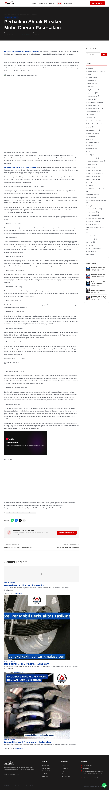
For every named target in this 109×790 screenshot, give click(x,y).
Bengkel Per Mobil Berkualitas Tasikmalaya (26, 664)
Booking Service (97, 3)
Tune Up (88, 245)
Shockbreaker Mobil (91, 224)
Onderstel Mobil (90, 148)
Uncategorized (90, 251)
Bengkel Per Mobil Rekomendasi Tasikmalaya (27, 742)
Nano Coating (89, 139)
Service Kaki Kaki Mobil (92, 209)
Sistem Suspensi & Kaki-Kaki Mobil (95, 227)
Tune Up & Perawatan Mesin (93, 248)
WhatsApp (86, 768)
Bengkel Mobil (89, 99)
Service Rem (45, 765)
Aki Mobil (88, 74)
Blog (59, 3)
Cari (104, 54)
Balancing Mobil (90, 80)
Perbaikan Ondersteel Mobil (93, 173)
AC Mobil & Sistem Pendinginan (94, 71)
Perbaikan (88, 167)
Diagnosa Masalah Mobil (92, 121)
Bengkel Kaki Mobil (91, 96)
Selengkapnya (18, 593)
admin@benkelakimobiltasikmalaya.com (94, 778)
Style (87, 232)
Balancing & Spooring (91, 77)
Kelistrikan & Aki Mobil (92, 133)
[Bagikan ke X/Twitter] (20, 520)
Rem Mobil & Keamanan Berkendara (96, 189)
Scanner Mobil (90, 197)
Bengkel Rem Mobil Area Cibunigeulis (24, 585)
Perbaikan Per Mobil (91, 176)
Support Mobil (89, 236)
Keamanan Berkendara (92, 130)
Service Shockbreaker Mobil (93, 218)
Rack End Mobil (90, 182)
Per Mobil (88, 155)
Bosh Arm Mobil (90, 114)
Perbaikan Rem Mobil (91, 179)
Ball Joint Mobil (90, 83)
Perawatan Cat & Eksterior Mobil (94, 161)
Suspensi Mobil (90, 239)
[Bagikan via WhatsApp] (12, 520)
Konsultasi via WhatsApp (66, 532)
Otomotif (88, 151)
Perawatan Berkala (91, 158)
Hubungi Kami (68, 3)
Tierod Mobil (89, 242)
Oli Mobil (88, 145)
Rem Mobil (89, 186)
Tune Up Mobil (46, 771)
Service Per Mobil (90, 212)
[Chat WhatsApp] (104, 785)
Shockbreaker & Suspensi (93, 221)
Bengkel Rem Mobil (91, 111)
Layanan (51, 3)
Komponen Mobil (90, 136)
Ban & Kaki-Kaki (90, 86)
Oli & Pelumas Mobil (91, 142)
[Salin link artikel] (24, 520)
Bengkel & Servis (90, 93)
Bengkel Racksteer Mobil (92, 108)
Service (88, 206)
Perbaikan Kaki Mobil (91, 170)
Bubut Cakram (90, 117)
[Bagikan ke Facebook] (16, 520)
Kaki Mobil (88, 127)
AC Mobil (88, 68)
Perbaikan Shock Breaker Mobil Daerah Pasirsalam (20, 167)
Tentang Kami (42, 3)
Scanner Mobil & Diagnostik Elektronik (96, 200)
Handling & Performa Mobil (93, 124)
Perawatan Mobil (90, 164)
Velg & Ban (89, 254)
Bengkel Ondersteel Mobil (93, 102)
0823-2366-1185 (87, 765)
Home (34, 3)
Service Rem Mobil (91, 215)
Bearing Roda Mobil (91, 90)
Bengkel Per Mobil (11, 17)
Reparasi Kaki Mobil (91, 194)
